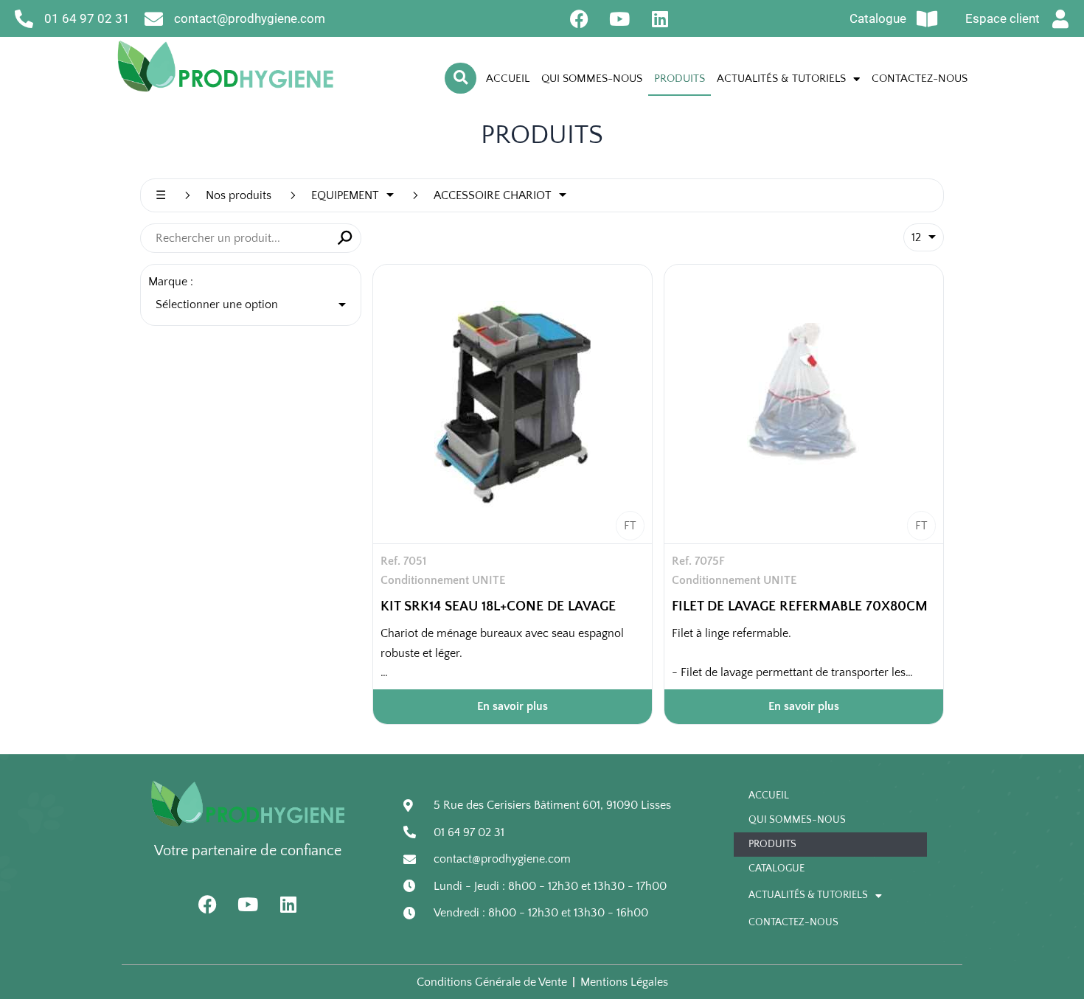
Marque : (170, 281)
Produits (679, 78)
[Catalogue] (926, 19)
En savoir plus (512, 706)
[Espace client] (1060, 19)
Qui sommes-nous (591, 78)
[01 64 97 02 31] (24, 19)
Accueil (507, 78)
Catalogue (878, 18)
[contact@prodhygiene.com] (154, 19)
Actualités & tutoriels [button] (781, 78)
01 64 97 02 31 (87, 18)
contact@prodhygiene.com (249, 18)
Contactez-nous (919, 78)
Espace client (1002, 18)
